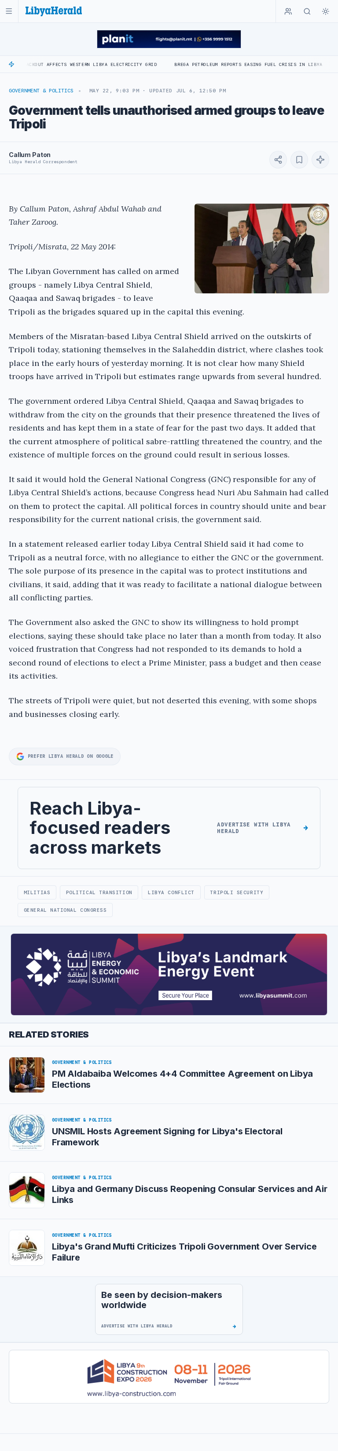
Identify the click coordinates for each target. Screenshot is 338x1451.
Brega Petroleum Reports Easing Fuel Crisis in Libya (219, 64)
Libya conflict (171, 892)
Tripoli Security (236, 892)
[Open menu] (9, 11)
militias (37, 892)
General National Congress (65, 910)
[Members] (288, 11)
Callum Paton (30, 154)
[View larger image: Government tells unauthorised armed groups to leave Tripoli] (262, 248)
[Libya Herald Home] (53, 11)
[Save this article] (299, 159)
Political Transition (99, 892)
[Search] (307, 11)
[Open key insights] (320, 159)
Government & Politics (41, 91)
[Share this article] (278, 159)
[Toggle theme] (325, 11)
